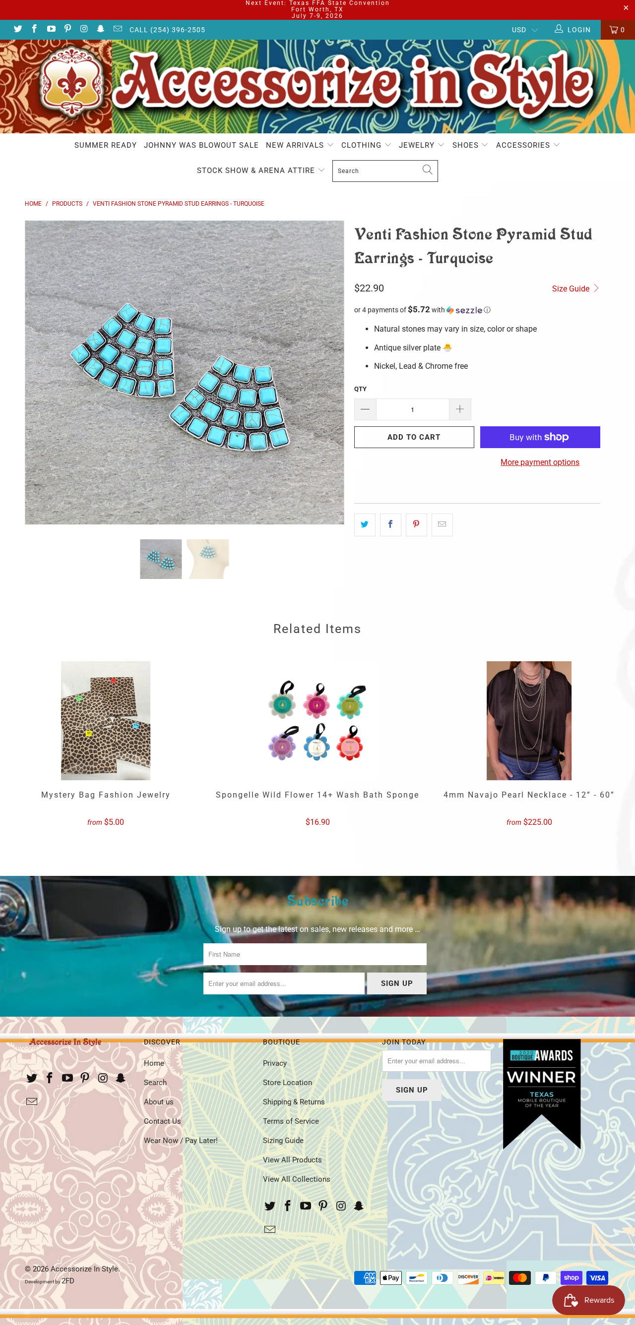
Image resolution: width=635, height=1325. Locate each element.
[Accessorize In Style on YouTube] (51, 30)
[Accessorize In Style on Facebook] (34, 30)
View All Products (292, 1159)
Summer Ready (105, 145)
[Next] (327, 372)
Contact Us (162, 1121)
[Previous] (42, 372)
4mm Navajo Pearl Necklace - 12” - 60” (529, 720)
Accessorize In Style (84, 1269)
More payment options (540, 462)
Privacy (275, 1063)
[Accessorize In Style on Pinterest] (67, 30)
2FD (68, 1280)
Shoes (466, 145)
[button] (477, 310)
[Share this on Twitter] (365, 525)
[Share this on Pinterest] (416, 525)
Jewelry (418, 145)
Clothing (362, 145)
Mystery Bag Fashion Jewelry (105, 720)
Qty (360, 389)
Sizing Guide (283, 1140)
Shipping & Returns (294, 1101)
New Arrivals (296, 145)
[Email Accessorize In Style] (117, 30)
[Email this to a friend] (442, 525)
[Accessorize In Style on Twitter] (17, 30)
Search (155, 1082)
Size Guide (571, 288)
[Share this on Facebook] (390, 525)
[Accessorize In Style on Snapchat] (101, 30)
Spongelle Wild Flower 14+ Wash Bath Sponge (317, 720)
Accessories (524, 145)
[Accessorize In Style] (317, 87)
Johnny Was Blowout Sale (201, 145)
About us (159, 1101)
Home (154, 1063)
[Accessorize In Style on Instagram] (84, 30)
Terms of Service (291, 1121)
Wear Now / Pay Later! (181, 1140)
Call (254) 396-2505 (167, 30)
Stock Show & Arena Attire (257, 170)
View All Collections (296, 1179)
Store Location (287, 1082)
